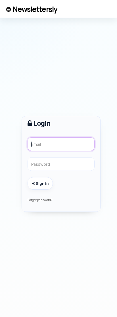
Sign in (42, 183)
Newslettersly (34, 9)
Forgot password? (40, 200)
